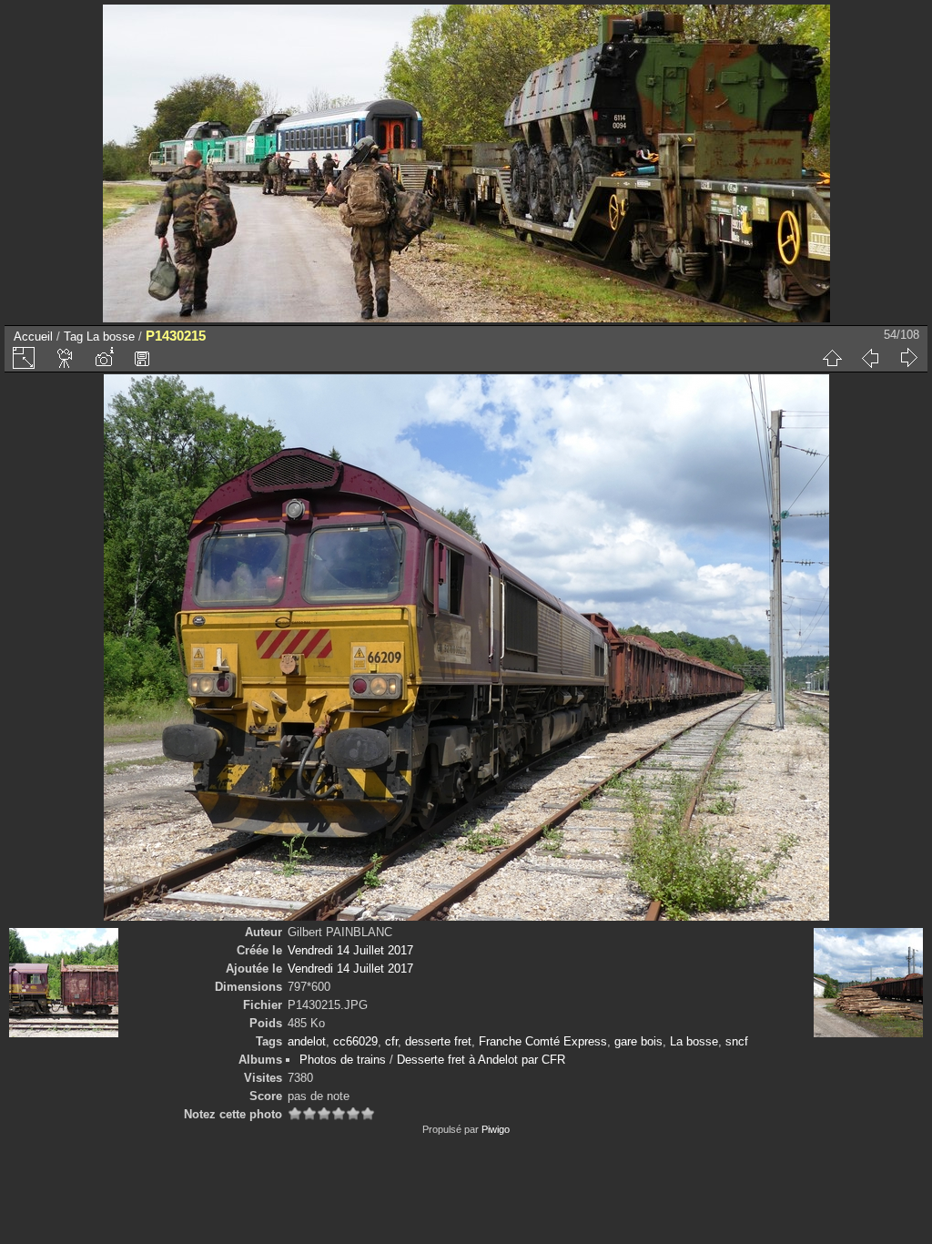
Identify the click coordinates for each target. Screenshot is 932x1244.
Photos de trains (342, 1059)
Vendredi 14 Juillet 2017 (350, 950)
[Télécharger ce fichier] (142, 358)
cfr (391, 1041)
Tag (73, 336)
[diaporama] (65, 358)
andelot (307, 1041)
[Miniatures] (832, 358)
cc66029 (355, 1041)
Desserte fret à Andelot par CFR (481, 1059)
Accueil (33, 336)
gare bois (638, 1041)
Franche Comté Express (543, 1041)
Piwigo (495, 1129)
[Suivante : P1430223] (908, 358)
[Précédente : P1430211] (870, 358)
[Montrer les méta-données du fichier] (104, 358)
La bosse (110, 336)
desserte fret (438, 1041)
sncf (736, 1041)
